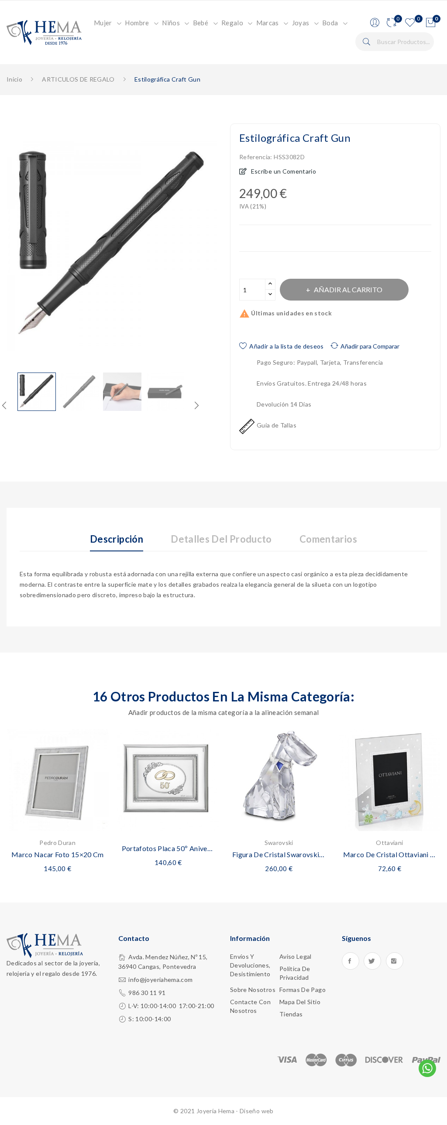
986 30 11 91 (146, 992)
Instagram (394, 961)
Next (223, 247)
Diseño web (257, 1111)
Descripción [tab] (116, 539)
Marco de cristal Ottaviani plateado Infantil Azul (390, 854)
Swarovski (279, 843)
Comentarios (328, 539)
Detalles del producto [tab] (221, 539)
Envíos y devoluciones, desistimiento (250, 965)
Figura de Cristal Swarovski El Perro (279, 854)
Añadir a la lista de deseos (286, 346)
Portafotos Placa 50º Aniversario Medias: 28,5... (168, 848)
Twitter (372, 961)
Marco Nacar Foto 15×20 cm (57, 854)
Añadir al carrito (348, 289)
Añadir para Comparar (369, 346)
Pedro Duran (57, 843)
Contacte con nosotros (250, 1006)
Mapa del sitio (299, 1001)
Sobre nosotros (252, 989)
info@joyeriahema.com (160, 979)
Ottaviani (389, 843)
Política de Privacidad (294, 973)
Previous (4, 405)
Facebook (350, 961)
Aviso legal (295, 956)
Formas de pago (302, 989)
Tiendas (291, 1014)
